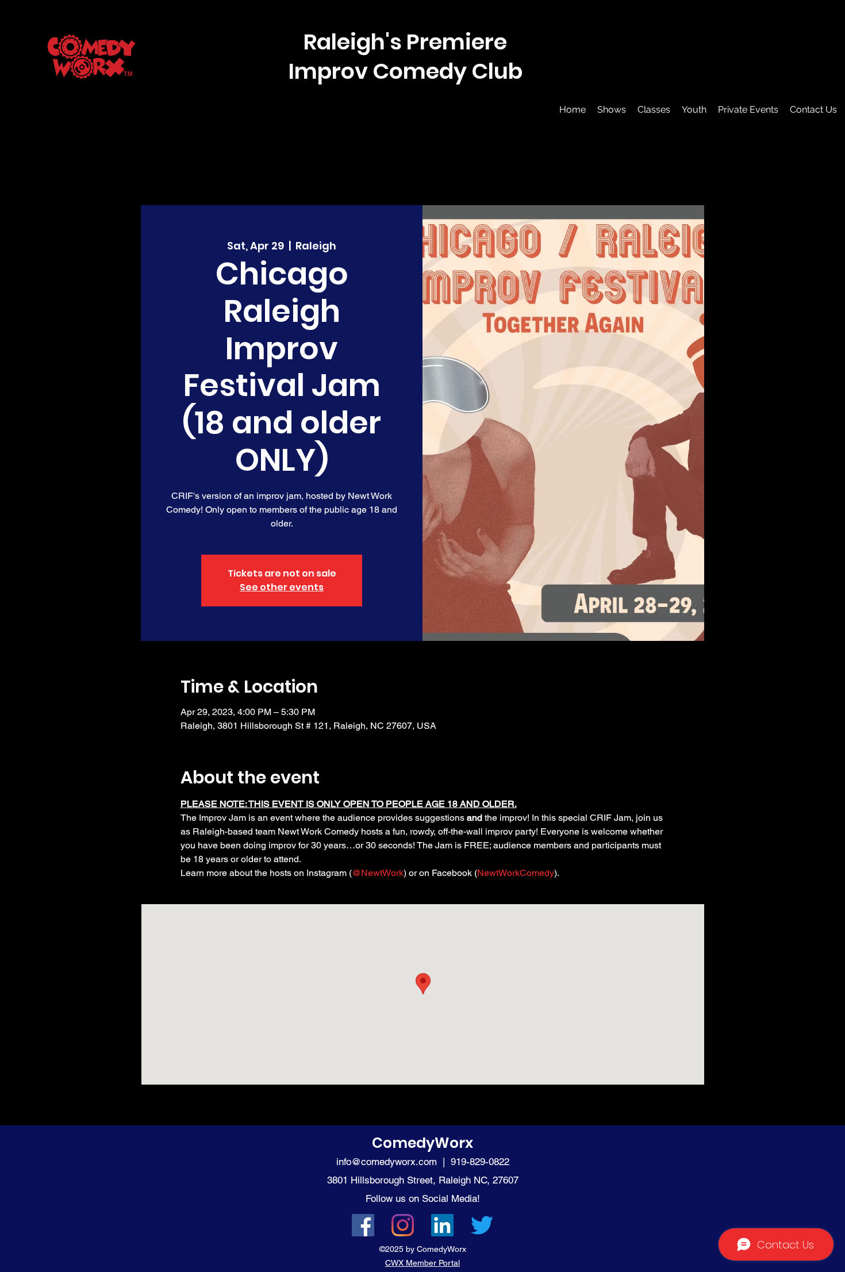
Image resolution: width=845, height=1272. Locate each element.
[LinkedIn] (442, 1225)
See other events (282, 587)
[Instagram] (402, 1225)
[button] (612, 109)
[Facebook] (363, 1225)
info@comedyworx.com (386, 1161)
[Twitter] (482, 1225)
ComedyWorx (422, 1143)
